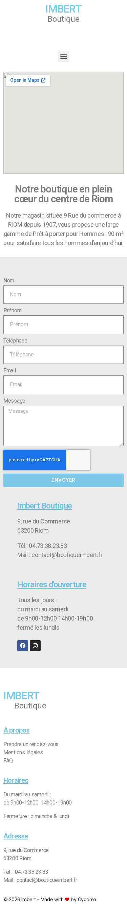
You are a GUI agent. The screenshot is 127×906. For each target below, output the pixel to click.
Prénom (12, 310)
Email (9, 370)
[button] (63, 56)
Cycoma (87, 899)
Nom (8, 280)
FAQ (8, 760)
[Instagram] (35, 645)
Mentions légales (23, 752)
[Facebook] (22, 645)
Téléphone (15, 340)
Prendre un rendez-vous (31, 744)
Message (14, 400)
